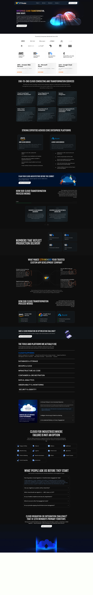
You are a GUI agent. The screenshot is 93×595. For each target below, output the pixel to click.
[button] (38, 3)
